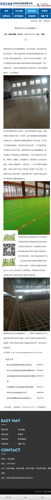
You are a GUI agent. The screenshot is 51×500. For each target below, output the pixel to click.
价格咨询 (32, 16)
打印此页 (41, 407)
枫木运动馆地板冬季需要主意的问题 (19, 365)
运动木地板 (12, 34)
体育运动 (6, 16)
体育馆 (44, 11)
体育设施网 (47, 492)
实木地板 (19, 11)
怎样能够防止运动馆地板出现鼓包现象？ (21, 387)
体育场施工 (19, 16)
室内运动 (32, 11)
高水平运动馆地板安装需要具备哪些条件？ (21, 370)
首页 (6, 11)
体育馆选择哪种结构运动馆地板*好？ (19, 398)
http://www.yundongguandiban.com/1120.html (27, 352)
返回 (43, 34)
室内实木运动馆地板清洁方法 (17, 392)
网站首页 (4, 429)
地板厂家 (44, 16)
